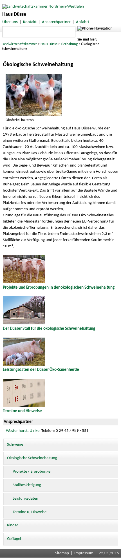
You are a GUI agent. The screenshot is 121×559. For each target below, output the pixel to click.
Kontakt (30, 22)
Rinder (12, 525)
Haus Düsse (49, 44)
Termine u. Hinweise (29, 512)
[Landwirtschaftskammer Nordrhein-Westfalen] (42, 7)
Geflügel (14, 539)
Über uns (10, 22)
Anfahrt (82, 22)
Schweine (15, 445)
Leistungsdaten (25, 499)
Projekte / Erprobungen (33, 472)
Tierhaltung (69, 44)
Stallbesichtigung (27, 485)
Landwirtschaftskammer (19, 44)
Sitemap (62, 553)
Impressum (83, 553)
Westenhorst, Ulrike (22, 431)
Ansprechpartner (56, 22)
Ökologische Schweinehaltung (32, 458)
